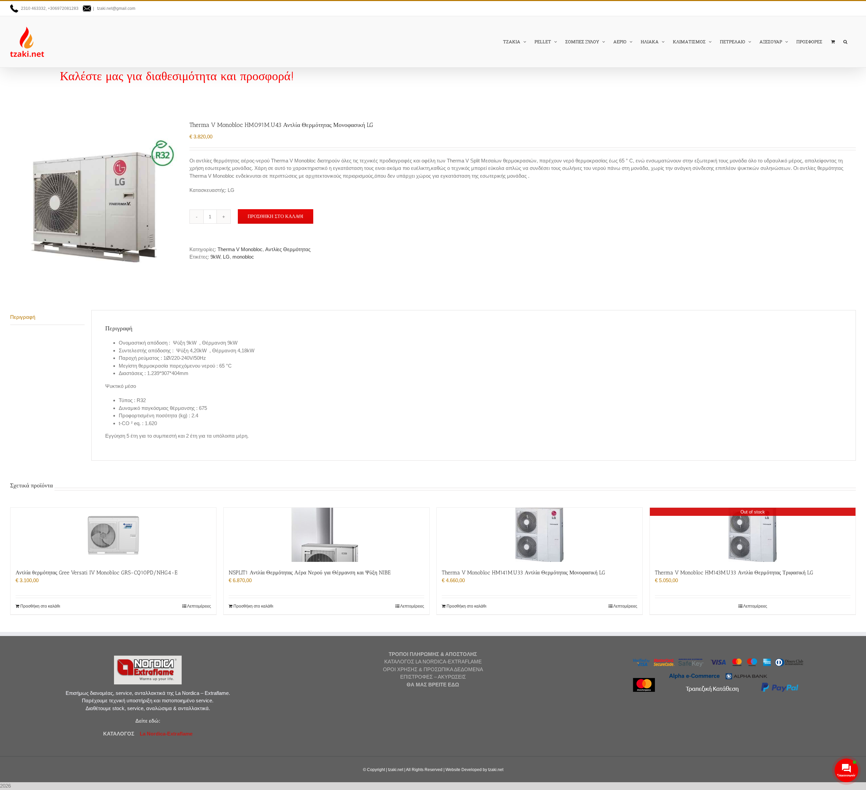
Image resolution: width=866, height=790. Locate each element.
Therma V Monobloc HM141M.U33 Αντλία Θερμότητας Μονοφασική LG (523, 572)
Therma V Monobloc (240, 249)
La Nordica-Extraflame (165, 734)
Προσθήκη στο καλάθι (275, 216)
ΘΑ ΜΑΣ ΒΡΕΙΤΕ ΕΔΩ (433, 684)
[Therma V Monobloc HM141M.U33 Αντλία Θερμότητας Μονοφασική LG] (539, 535)
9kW (215, 257)
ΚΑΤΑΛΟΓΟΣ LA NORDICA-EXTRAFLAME (433, 661)
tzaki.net (395, 769)
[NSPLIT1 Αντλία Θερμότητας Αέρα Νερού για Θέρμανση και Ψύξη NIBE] (326, 535)
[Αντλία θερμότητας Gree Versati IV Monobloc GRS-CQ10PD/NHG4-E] (113, 535)
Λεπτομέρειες (199, 606)
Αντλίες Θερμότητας (288, 249)
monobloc (243, 257)
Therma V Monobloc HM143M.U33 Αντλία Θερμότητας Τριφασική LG (734, 572)
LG (226, 257)
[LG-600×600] (94, 205)
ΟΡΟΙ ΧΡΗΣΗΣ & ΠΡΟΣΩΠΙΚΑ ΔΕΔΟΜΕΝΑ (433, 669)
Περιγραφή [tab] (22, 317)
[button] (845, 41)
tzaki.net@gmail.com (115, 8)
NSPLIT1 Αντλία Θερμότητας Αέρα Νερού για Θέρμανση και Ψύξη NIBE (310, 572)
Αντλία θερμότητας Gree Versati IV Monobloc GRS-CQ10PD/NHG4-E (97, 572)
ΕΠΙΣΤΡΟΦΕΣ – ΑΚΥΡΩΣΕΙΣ (433, 677)
